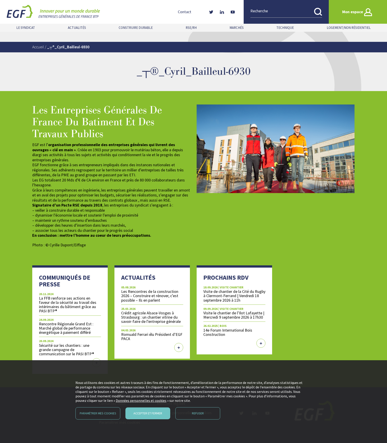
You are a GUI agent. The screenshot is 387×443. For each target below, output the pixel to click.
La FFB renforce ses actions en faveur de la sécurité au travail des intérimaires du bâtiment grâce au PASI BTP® (67, 304)
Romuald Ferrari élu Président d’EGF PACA (151, 336)
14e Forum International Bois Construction (227, 332)
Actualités (77, 28)
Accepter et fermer (147, 413)
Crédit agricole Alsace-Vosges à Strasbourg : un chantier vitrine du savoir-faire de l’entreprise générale (151, 317)
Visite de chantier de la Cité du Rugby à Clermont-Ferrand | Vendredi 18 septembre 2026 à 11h (234, 295)
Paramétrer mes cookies (98, 413)
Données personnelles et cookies (141, 400)
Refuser (198, 413)
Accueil (38, 46)
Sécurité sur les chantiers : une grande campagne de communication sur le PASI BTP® (66, 349)
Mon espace (352, 11)
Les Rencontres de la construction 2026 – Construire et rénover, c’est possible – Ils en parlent (149, 295)
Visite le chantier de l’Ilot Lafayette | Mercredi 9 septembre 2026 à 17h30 (233, 315)
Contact (184, 11)
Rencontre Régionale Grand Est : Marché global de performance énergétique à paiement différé (66, 328)
